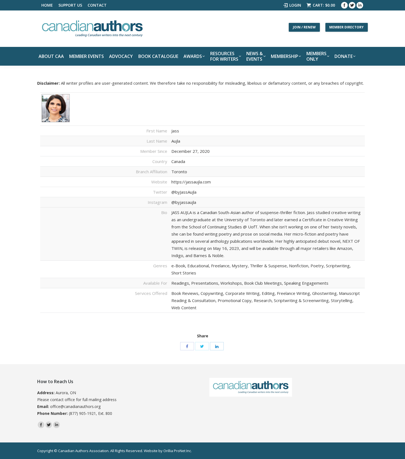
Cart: (324, 5)
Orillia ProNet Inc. (177, 450)
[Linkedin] (360, 5)
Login (295, 5)
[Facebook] (344, 5)
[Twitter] (352, 5)
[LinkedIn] (217, 346)
